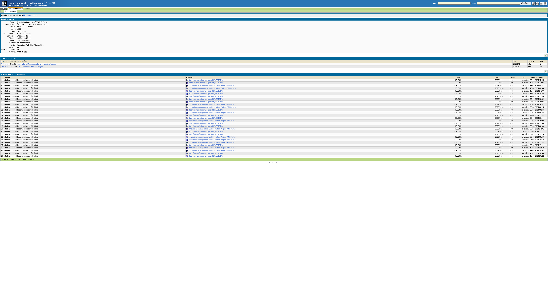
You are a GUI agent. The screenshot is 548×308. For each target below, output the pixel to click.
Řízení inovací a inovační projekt (30, 67)
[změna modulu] (6, 9)
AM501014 (5, 64)
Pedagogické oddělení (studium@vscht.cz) (20, 159)
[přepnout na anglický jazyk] (541, 4)
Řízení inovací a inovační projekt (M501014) (206, 80)
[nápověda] (545, 4)
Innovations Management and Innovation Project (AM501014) (212, 86)
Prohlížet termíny (16, 9)
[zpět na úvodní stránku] (534, 4)
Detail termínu (10, 11)
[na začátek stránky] (2, 159)
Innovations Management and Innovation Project (37, 64)
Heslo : (474, 3)
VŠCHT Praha (274, 163)
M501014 (4, 67)
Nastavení (42, 6)
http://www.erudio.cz (31, 15)
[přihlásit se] (537, 4)
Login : (434, 3)
